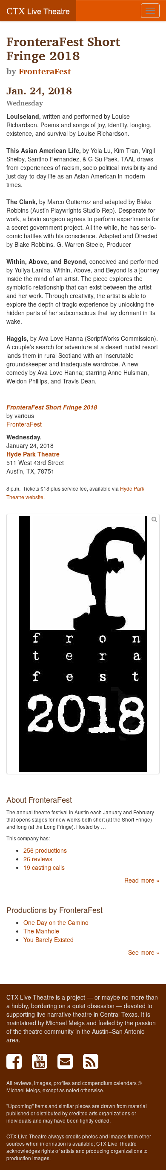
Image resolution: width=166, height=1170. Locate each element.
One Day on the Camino (56, 922)
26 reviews (37, 858)
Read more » (142, 880)
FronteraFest (45, 71)
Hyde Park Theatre (33, 454)
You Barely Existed (48, 939)
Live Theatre (38, 10)
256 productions (45, 850)
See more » (144, 952)
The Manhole (41, 931)
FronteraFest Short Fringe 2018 (51, 407)
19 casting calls (44, 867)
